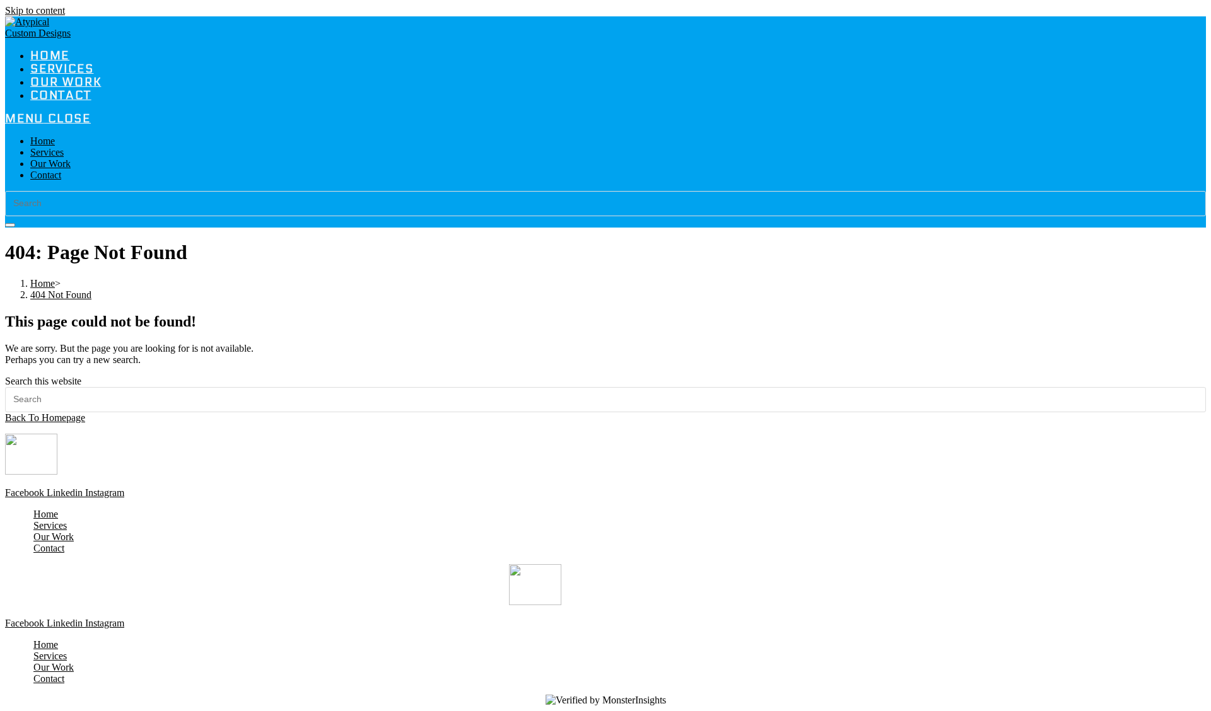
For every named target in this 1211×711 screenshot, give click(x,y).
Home (42, 141)
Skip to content (35, 10)
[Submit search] (10, 225)
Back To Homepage (45, 417)
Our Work (50, 163)
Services (47, 152)
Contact (45, 175)
